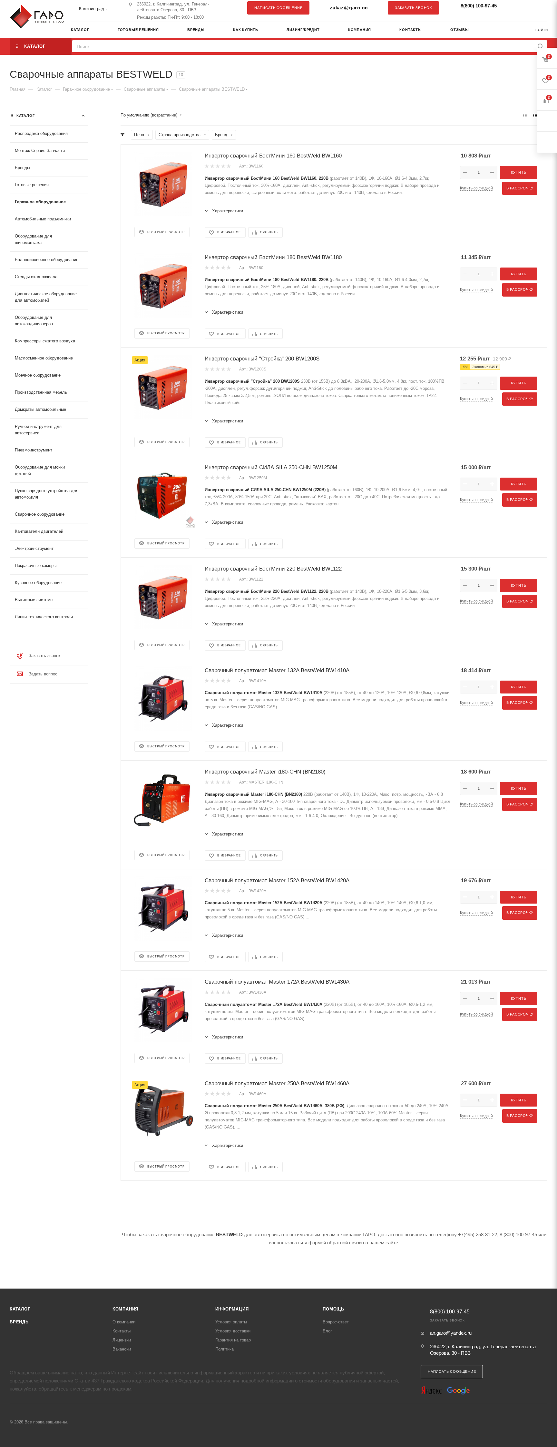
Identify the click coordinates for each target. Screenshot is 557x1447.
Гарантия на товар (233, 1340)
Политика (224, 1349)
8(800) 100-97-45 (479, 5)
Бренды (20, 1322)
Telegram (526, 8)
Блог (327, 1331)
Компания (125, 1309)
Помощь (333, 1309)
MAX (539, 8)
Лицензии (121, 1340)
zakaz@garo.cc (348, 7)
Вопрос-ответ (336, 1322)
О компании (123, 1322)
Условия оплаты (231, 1322)
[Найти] (540, 46)
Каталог (20, 1309)
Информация (232, 1309)
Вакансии (121, 1349)
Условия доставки (232, 1331)
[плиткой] (525, 115)
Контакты (121, 1331)
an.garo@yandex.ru (451, 1333)
